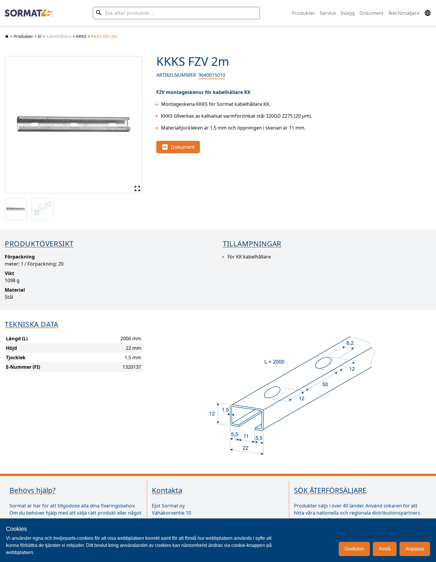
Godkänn (354, 548)
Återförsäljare (403, 13)
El (40, 36)
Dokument (371, 13)
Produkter (303, 13)
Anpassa (414, 548)
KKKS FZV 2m (104, 36)
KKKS (81, 36)
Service (328, 13)
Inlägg (347, 13)
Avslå (385, 548)
